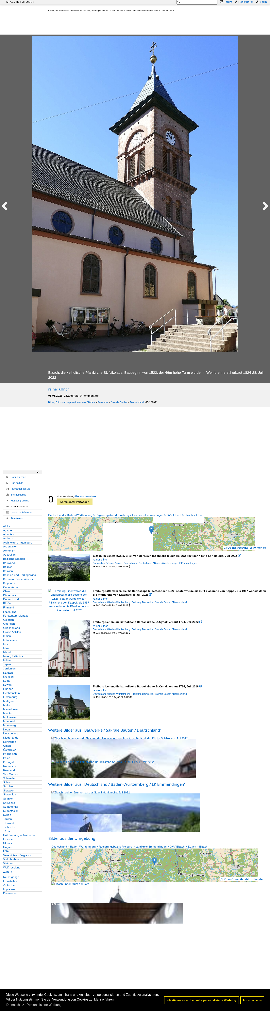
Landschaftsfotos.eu (21, 512)
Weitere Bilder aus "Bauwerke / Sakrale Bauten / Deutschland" (104, 730)
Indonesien (10, 640)
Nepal (6, 729)
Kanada (8, 672)
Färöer (7, 603)
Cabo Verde (10, 587)
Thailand (8, 823)
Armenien (9, 550)
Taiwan (7, 818)
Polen (6, 757)
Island (7, 652)
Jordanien (9, 668)
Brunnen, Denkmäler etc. (18, 579)
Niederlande (10, 737)
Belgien (7, 566)
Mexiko (7, 713)
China (6, 591)
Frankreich (10, 611)
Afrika (6, 526)
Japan (7, 664)
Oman (7, 745)
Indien (7, 635)
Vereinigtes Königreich (17, 855)
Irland (6, 648)
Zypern (7, 871)
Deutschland (137, 402)
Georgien (9, 623)
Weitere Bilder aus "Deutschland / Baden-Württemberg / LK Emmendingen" (117, 784)
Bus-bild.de (17, 483)
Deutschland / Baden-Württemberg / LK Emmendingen (168, 563)
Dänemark (9, 595)
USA (6, 851)
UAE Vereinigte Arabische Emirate (19, 837)
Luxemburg (10, 696)
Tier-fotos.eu (17, 518)
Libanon (8, 688)
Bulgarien (9, 583)
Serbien (8, 786)
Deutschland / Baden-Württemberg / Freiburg (117, 602)
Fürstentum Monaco (15, 615)
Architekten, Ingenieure (17, 542)
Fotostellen (10, 881)
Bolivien (8, 571)
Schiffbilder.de (18, 494)
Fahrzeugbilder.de (20, 488)
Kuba (6, 680)
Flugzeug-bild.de (20, 500)
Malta (6, 705)
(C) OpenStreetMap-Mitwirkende (244, 547)
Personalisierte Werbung (44, 1004)
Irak (5, 644)
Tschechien (10, 827)
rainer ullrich (59, 389)
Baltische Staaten (14, 558)
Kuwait (7, 684)
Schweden (9, 778)
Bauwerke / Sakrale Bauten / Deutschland (115, 563)
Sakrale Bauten (119, 402)
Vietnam (8, 863)
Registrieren (246, 1)
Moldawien (10, 717)
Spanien (8, 798)
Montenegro (10, 725)
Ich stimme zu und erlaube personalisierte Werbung (201, 1000)
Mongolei (9, 721)
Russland (9, 770)
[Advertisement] (120, 24)
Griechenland (11, 627)
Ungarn (7, 847)
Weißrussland (11, 867)
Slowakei (8, 790)
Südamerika (10, 806)
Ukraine (8, 843)
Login (263, 1)
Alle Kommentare (85, 496)
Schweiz (8, 782)
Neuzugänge (11, 877)
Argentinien (10, 546)
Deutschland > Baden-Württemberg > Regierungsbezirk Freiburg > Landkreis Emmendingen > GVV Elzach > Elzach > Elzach (126, 515)
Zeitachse (9, 885)
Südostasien (11, 810)
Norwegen (9, 741)
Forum (228, 1)
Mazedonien (11, 709)
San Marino (10, 774)
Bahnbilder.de (18, 477)
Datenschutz (11, 893)
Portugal (8, 762)
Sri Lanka (9, 802)
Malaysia (8, 701)
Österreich (9, 749)
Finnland (8, 607)
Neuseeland (10, 733)
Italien (7, 660)
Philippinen (10, 753)
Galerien (8, 619)
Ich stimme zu (252, 1000)
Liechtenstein (11, 693)
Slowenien (9, 794)
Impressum (10, 889)
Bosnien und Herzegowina (19, 574)
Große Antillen (12, 632)
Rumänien (9, 766)
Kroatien (8, 676)
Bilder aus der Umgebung (71, 838)
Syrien (7, 814)
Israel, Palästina (13, 656)
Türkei (7, 831)
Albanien (8, 534)
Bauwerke (102, 402)
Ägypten (8, 530)
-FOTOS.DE (20, 1)
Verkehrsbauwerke (14, 859)
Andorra (8, 538)
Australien (9, 554)
